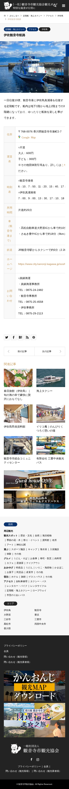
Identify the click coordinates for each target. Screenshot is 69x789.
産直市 (29, 572)
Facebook (31, 759)
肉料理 (57, 558)
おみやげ (8, 567)
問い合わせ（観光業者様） (17, 662)
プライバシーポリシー (15, 645)
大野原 (7, 614)
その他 (17, 554)
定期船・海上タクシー (15, 29)
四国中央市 (40, 624)
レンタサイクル (38, 586)
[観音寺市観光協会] (31, 5)
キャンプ (32, 549)
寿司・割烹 (46, 558)
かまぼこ (59, 567)
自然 (37, 535)
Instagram (37, 759)
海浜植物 (47, 535)
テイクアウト (33, 563)
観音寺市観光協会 (26, 784)
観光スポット (11, 535)
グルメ (7, 558)
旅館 (23, 576)
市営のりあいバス (16, 595)
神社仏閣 (21, 544)
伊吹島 (45, 29)
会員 (6, 651)
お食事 (33, 558)
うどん (29, 567)
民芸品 (19, 572)
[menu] (63, 5)
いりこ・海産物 (43, 567)
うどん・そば (20, 558)
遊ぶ (6, 549)
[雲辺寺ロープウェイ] (19, 351)
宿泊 (6, 576)
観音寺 (37, 610)
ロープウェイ (39, 590)
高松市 (7, 624)
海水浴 (43, 549)
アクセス (32, 29)
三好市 (7, 619)
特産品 (19, 567)
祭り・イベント (31, 540)
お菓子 (10, 572)
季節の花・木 (14, 540)
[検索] (54, 5)
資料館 (45, 540)
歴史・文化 (26, 535)
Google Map (29, 137)
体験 (9, 554)
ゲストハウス (35, 576)
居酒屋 (19, 563)
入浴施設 (54, 549)
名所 (54, 540)
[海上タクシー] (49, 351)
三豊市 (37, 619)
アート (10, 544)
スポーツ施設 (18, 549)
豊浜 (36, 614)
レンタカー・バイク (17, 586)
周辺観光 (8, 531)
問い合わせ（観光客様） (16, 656)
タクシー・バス (38, 581)
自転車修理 (21, 581)
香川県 (7, 628)
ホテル (14, 576)
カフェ (10, 563)
